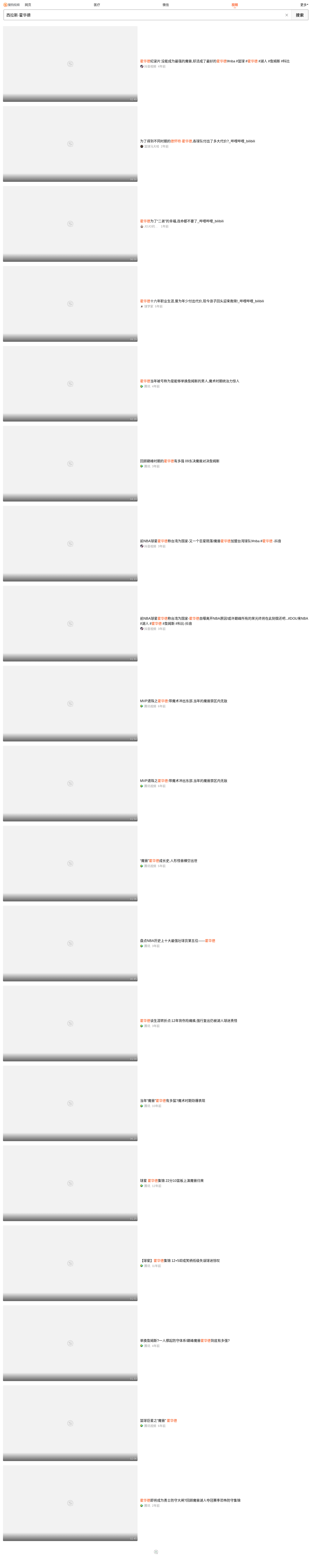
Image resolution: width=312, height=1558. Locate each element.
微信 (166, 5)
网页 (28, 5)
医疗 (97, 5)
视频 (235, 5)
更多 (303, 5)
